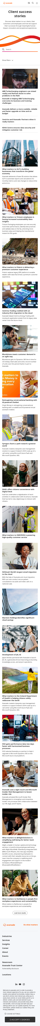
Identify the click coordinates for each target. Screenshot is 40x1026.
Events (5, 956)
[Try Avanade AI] (29, 3)
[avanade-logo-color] (7, 3)
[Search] (33, 3)
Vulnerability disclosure (10, 969)
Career (5, 948)
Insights (6, 944)
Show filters (6, 60)
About (5, 952)
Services (6, 940)
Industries (7, 936)
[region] (20, 1006)
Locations (6, 974)
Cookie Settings (13, 1014)
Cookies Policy (27, 1007)
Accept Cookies (21, 1019)
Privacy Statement (8, 1009)
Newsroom (7, 962)
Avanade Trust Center (12, 965)
